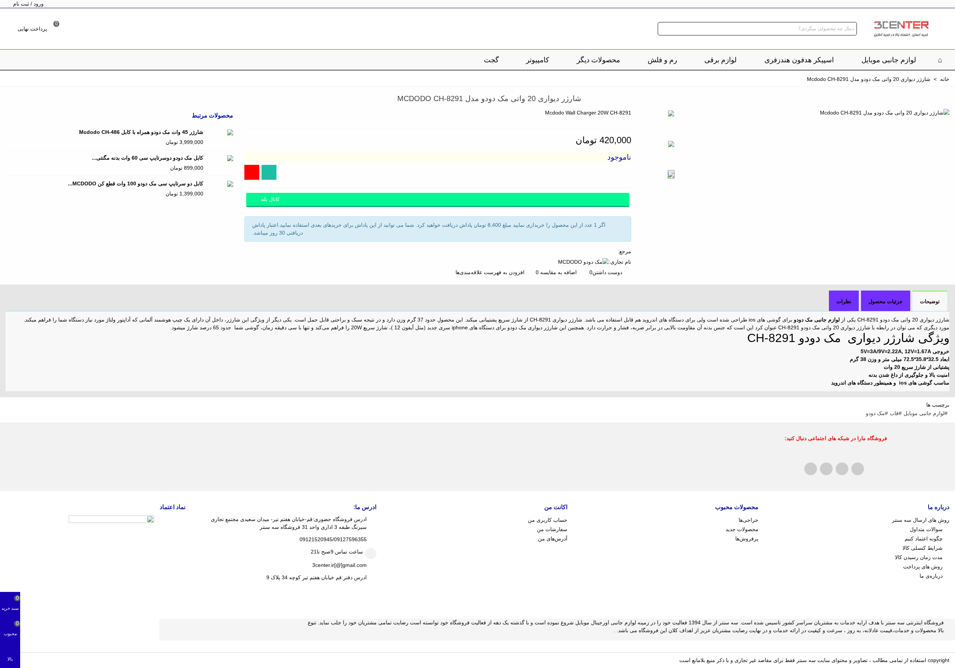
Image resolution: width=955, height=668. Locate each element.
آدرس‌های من (552, 539)
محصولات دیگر (598, 60)
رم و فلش (662, 60)
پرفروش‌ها (746, 539)
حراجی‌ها (748, 520)
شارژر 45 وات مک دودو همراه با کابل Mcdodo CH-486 (141, 132)
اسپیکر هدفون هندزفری (799, 60)
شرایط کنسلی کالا (922, 548)
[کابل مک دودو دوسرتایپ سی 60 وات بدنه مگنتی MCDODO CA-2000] (220, 158)
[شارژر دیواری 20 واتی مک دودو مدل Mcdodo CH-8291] (884, 113)
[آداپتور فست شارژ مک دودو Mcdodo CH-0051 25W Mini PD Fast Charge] (11, 99)
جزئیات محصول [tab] (885, 301)
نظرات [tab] (843, 301)
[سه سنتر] (901, 29)
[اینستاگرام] (251, 172)
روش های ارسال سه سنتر (920, 520)
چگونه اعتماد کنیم (924, 539)
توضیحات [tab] (930, 301)
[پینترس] (826, 468)
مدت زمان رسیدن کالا (919, 557)
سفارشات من (552, 529)
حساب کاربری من (547, 520)
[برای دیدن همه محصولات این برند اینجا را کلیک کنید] (583, 262)
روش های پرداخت (923, 567)
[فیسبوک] (810, 468)
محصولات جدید (742, 529)
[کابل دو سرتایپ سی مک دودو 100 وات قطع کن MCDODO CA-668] (220, 184)
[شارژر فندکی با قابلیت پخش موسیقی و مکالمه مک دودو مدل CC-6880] (22, 99)
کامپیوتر (537, 60)
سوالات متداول (926, 529)
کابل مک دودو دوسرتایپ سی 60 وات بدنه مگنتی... (147, 158)
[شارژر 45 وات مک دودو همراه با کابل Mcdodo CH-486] (220, 132)
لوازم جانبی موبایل (888, 60)
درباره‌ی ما (931, 576)
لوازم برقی (720, 60)
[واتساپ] (269, 172)
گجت (491, 60)
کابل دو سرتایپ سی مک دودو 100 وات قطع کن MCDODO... (135, 183)
